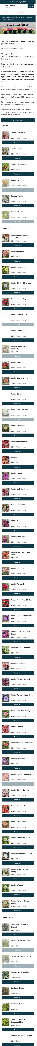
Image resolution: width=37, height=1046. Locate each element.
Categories (29, 12)
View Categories (17, 120)
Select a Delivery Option (18, 2)
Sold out (18, 190)
